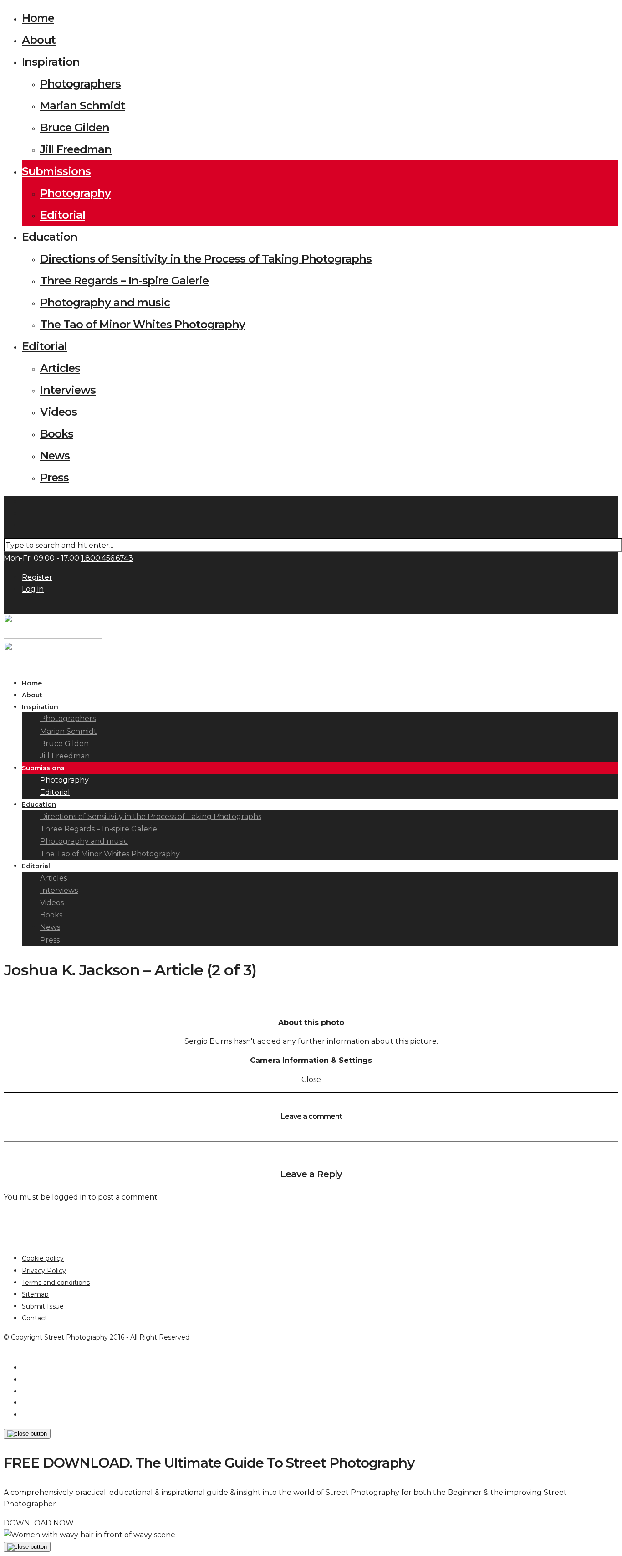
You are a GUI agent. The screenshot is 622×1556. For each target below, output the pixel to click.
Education (49, 236)
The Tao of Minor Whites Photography (142, 324)
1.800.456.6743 (107, 558)
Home (38, 18)
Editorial (62, 215)
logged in (69, 1197)
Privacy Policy (44, 1271)
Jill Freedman (76, 149)
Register (37, 577)
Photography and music (105, 302)
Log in (33, 589)
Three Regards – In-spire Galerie (124, 280)
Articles (60, 368)
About (39, 39)
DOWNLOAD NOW (39, 1523)
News (55, 455)
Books (56, 433)
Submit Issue (43, 1306)
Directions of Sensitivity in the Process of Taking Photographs (206, 258)
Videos (58, 411)
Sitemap (35, 1294)
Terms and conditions (56, 1282)
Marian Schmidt (82, 105)
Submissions (56, 171)
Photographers (80, 83)
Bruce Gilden (74, 127)
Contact (34, 1318)
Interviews (68, 390)
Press (54, 477)
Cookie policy (43, 1258)
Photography (75, 193)
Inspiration (51, 61)
